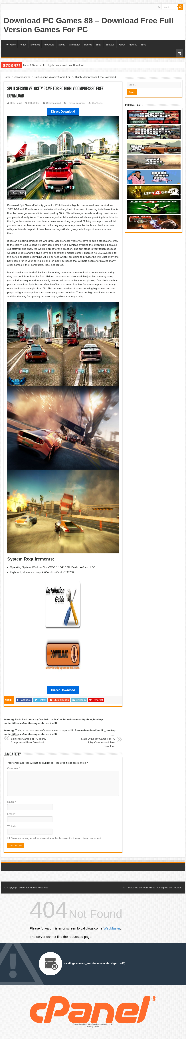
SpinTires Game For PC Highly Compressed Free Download (28, 739)
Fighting (133, 44)
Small (99, 44)
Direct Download (63, 111)
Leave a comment (76, 103)
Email (11, 813)
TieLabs (176, 887)
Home (12, 44)
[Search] (180, 7)
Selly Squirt (16, 103)
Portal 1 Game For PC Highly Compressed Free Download (53, 65)
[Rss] (158, 7)
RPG (143, 44)
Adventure (49, 44)
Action (23, 44)
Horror (121, 44)
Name (11, 801)
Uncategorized (22, 76)
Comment (13, 768)
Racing (88, 44)
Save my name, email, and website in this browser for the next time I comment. (56, 838)
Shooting (35, 44)
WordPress (148, 887)
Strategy (110, 44)
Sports (61, 44)
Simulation (74, 44)
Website (12, 826)
